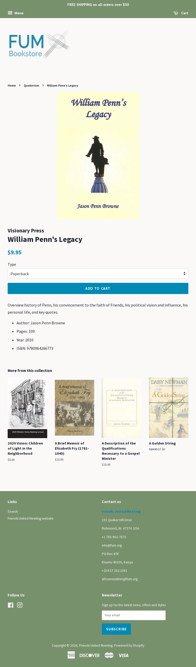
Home (12, 85)
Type (12, 264)
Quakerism (31, 85)
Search (13, 511)
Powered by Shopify (129, 645)
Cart (184, 13)
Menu (18, 13)
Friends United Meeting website (31, 518)
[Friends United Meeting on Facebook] (11, 606)
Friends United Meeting (96, 645)
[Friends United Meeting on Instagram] (19, 606)
